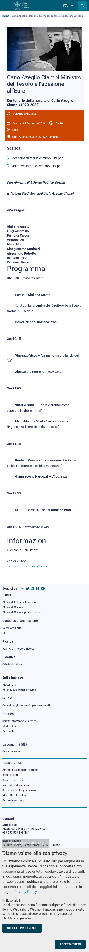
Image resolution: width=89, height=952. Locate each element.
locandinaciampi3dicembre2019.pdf (37, 158)
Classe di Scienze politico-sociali (22, 612)
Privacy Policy (25, 892)
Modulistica (9, 726)
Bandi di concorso (13, 780)
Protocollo (8, 731)
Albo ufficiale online (14, 795)
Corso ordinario (11, 628)
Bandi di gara (10, 775)
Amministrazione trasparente (20, 770)
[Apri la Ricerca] (82, 5)
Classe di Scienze (13, 607)
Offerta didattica (12, 664)
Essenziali (13, 900)
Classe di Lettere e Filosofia (19, 602)
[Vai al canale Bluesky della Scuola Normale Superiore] (27, 588)
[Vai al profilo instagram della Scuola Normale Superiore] (22, 588)
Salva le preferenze (22, 928)
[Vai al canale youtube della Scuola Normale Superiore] (43, 588)
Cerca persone (11, 751)
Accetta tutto (70, 944)
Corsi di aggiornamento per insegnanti (26, 705)
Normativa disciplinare (16, 785)
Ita (65, 5)
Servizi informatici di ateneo (19, 721)
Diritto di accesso (13, 800)
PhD (5, 633)
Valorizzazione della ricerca (19, 689)
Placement (9, 684)
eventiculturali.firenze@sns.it (27, 566)
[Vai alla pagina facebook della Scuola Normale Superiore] (37, 588)
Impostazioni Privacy (26, 843)
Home (5, 16)
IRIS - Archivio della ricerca (18, 648)
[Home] (21, 5)
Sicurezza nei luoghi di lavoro (20, 790)
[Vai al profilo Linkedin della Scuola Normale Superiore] (32, 588)
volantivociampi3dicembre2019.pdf (37, 166)
